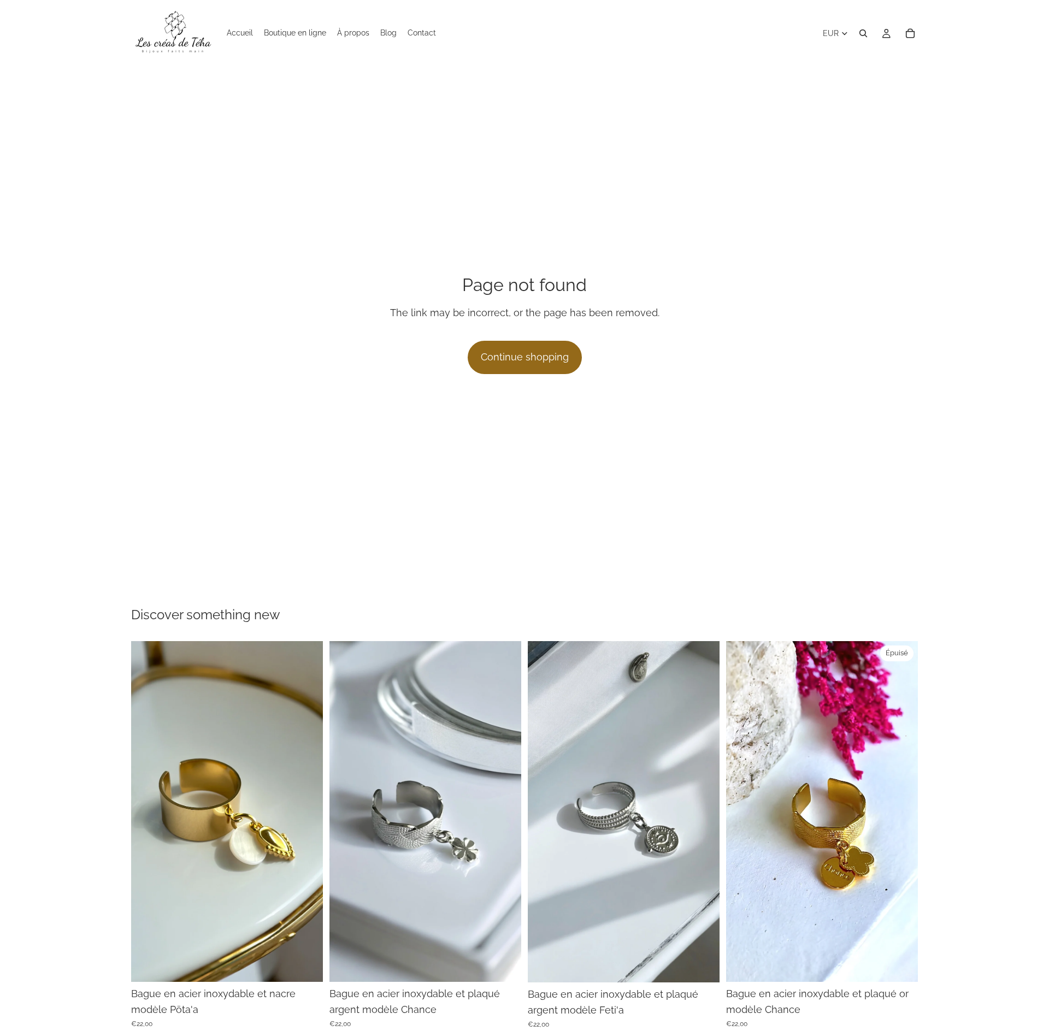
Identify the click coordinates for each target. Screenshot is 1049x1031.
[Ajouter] (306, 965)
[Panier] (910, 33)
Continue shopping (525, 357)
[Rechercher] (863, 33)
